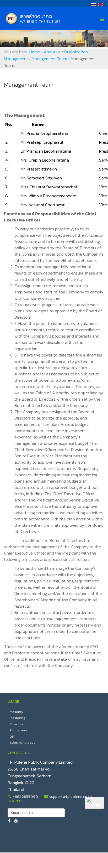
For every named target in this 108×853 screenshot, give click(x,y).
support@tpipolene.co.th (70, 796)
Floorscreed (19, 730)
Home (34, 52)
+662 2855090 (25, 796)
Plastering (17, 717)
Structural (17, 724)
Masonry (16, 711)
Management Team (49, 58)
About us (52, 52)
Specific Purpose (23, 742)
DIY (12, 736)
